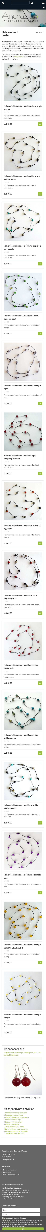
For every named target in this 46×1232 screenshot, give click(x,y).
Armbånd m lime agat (13, 1119)
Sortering (39, 32)
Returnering (7, 1172)
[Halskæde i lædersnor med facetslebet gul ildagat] (23, 991)
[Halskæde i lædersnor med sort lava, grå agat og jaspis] (23, 153)
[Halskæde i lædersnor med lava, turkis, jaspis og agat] (23, 782)
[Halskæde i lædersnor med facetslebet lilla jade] (23, 852)
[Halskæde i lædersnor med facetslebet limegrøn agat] (23, 293)
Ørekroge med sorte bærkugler (16, 1131)
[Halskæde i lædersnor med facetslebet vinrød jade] (23, 642)
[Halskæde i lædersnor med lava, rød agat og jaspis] (23, 502)
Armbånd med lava (12, 1124)
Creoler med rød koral (13, 1122)
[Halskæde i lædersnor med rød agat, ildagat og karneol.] (23, 432)
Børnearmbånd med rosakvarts (16, 1129)
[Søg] (32, 2)
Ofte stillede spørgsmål (11, 1174)
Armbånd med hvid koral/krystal (17, 1117)
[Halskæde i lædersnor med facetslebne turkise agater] (23, 712)
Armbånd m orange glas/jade (16, 1112)
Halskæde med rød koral (15, 1133)
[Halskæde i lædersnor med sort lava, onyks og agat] (23, 83)
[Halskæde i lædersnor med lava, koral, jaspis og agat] (23, 572)
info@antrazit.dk (9, 1159)
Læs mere (22, 1226)
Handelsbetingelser (9, 1170)
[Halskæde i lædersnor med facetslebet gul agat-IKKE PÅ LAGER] (23, 922)
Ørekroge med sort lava (14, 1115)
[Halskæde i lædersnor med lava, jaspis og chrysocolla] (23, 223)
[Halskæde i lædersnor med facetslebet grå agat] (23, 363)
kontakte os (18, 56)
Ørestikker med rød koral (14, 1126)
